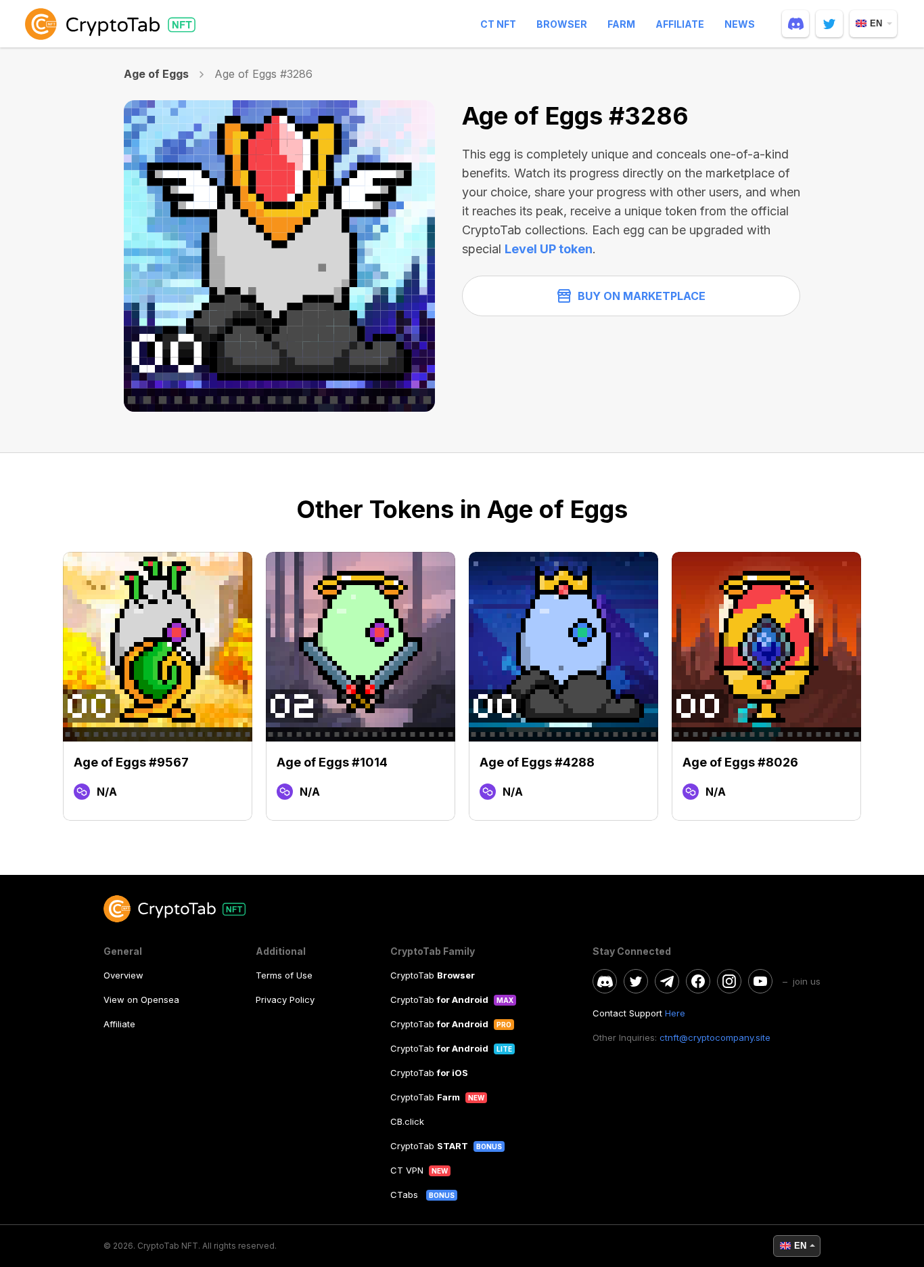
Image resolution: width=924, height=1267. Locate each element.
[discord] (795, 23)
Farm (621, 24)
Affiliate (679, 24)
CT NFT (498, 24)
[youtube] (760, 981)
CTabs (405, 1194)
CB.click (407, 1121)
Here (675, 1013)
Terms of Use (284, 975)
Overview (123, 975)
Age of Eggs (156, 74)
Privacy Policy (285, 999)
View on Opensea (141, 999)
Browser (561, 24)
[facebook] (698, 981)
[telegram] (667, 981)
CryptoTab (432, 975)
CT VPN (406, 1170)
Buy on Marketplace (642, 296)
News (739, 24)
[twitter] (829, 23)
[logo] (113, 23)
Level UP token (549, 249)
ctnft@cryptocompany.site (715, 1037)
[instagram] (729, 981)
